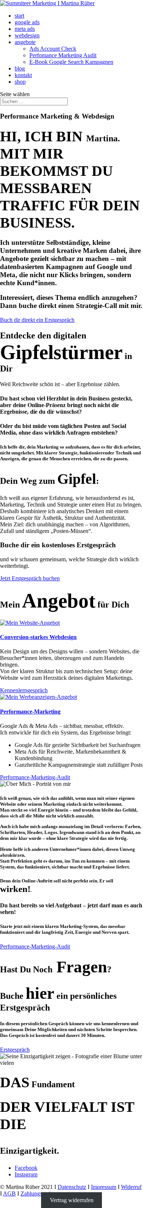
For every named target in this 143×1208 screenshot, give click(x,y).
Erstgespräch (15, 1049)
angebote (25, 42)
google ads (27, 22)
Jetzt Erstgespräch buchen (30, 578)
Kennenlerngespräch (24, 690)
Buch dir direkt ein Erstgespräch (37, 320)
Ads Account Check (52, 49)
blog (20, 68)
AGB (9, 1193)
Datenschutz (72, 1187)
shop (20, 82)
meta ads (25, 29)
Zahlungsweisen (39, 1193)
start (19, 15)
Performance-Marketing (30, 711)
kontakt (23, 75)
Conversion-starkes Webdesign (38, 637)
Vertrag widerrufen (72, 1200)
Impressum (103, 1187)
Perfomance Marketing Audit (62, 55)
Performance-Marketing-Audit (35, 777)
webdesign (27, 35)
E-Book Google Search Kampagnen (71, 62)
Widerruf (131, 1187)
